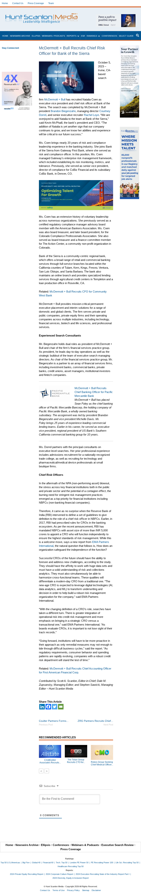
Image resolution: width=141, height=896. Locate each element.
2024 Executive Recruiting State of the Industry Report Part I (102, 874)
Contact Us (17, 3)
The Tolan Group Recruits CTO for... (76, 761)
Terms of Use (59, 890)
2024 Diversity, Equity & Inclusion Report (71, 878)
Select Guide (126, 36)
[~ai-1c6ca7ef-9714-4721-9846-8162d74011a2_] (115, 16)
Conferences (109, 36)
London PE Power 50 (79, 862)
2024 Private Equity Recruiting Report (26, 874)
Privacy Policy (73, 890)
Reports (71, 36)
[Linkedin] (42, 706)
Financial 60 (48, 862)
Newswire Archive (20, 36)
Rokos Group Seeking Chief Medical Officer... (102, 763)
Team (51, 3)
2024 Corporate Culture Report (59, 874)
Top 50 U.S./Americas (10, 862)
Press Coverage (36, 3)
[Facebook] (48, 706)
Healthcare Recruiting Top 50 (71, 866)
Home (5, 3)
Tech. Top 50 (61, 862)
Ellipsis (36, 36)
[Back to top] (135, 890)
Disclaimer (96, 890)
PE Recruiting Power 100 (102, 862)
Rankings (92, 36)
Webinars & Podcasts (85, 845)
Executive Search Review (117, 845)
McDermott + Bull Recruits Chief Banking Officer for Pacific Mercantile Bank (94, 392)
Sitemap (85, 890)
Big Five (26, 862)
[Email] (61, 706)
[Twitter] (54, 706)
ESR (83, 36)
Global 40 (36, 862)
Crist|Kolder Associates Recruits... (50, 761)
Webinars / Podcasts (53, 36)
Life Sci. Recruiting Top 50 (127, 862)
